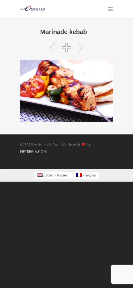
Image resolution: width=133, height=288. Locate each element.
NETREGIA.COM (33, 151)
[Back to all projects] (66, 48)
